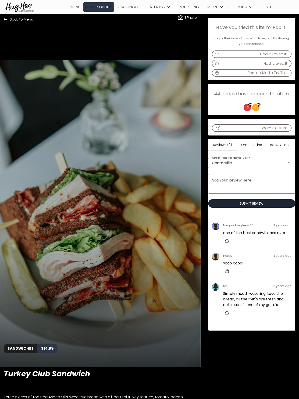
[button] (158, 7)
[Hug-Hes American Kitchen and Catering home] (25, 7)
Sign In (266, 7)
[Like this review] (228, 241)
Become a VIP (241, 7)
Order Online (98, 7)
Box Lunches (129, 7)
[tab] (222, 144)
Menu (76, 7)
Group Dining (189, 7)
